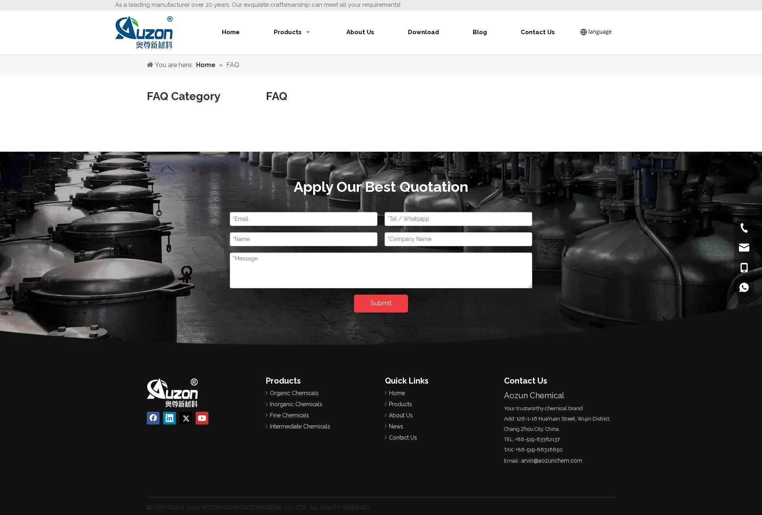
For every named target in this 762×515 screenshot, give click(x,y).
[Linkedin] (169, 418)
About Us (401, 415)
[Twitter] (185, 418)
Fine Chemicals (289, 415)
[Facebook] (153, 418)
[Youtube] (202, 418)
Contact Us (403, 437)
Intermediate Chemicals (300, 426)
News (396, 426)
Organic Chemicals (294, 393)
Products (400, 404)
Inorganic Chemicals (296, 404)
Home (397, 393)
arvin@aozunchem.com (551, 460)
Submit (381, 303)
